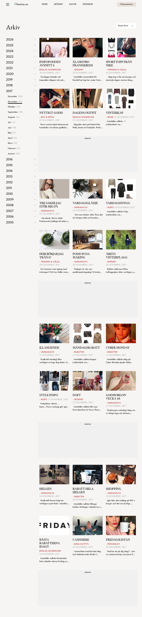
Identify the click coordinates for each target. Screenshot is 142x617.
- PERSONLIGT (113, 544)
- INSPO (110, 208)
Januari (14, 154)
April (12, 138)
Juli (11, 123)
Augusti (14, 117)
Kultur (72, 4)
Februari (14, 149)
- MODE (109, 117)
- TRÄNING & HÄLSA (116, 70)
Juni (12, 128)
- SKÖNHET (78, 70)
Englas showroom (50, 70)
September (15, 112)
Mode (45, 4)
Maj (12, 133)
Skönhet (58, 4)
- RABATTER (78, 352)
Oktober (14, 107)
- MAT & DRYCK (46, 117)
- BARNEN (111, 262)
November (15, 102)
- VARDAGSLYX (46, 211)
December (15, 97)
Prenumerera (127, 4)
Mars (12, 143)
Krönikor (88, 4)
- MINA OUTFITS (80, 544)
